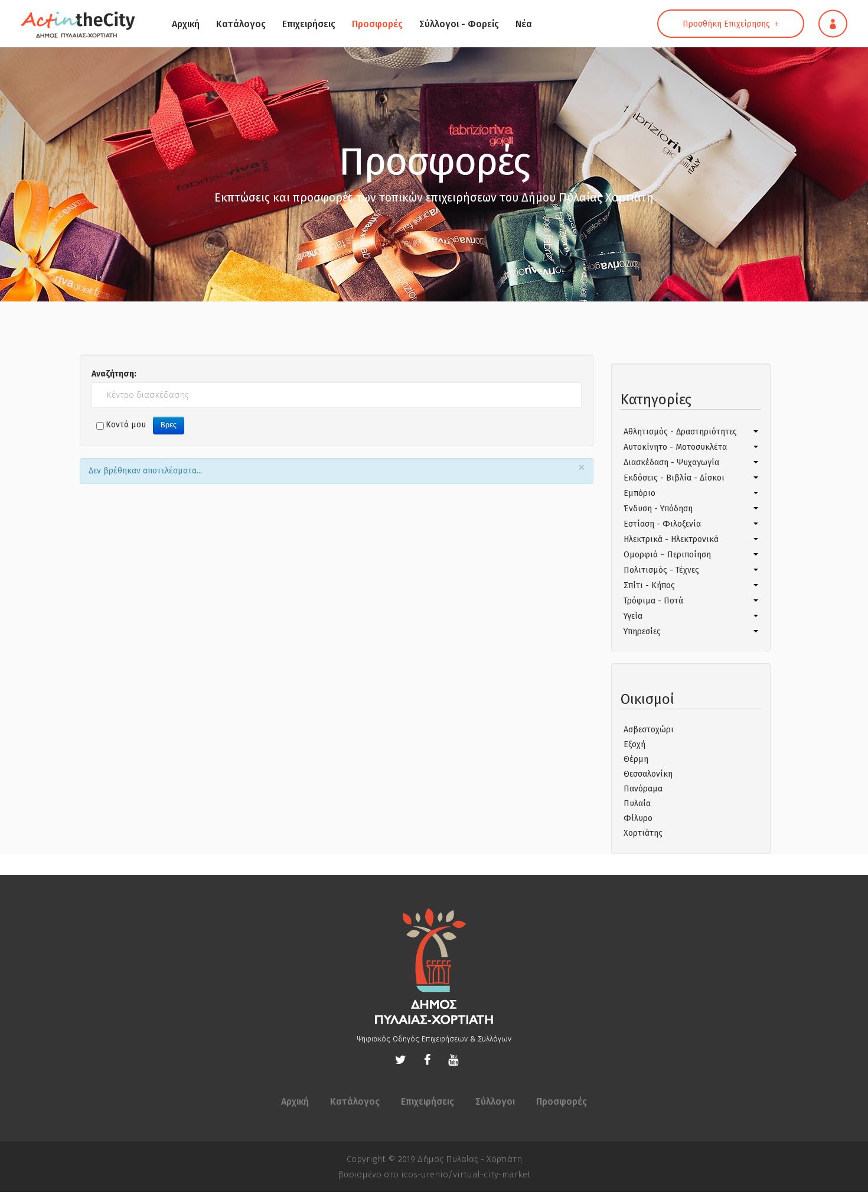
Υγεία (633, 616)
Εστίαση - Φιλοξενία (662, 524)
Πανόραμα (643, 789)
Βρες (169, 425)
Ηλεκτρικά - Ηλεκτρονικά (671, 539)
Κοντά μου (126, 425)
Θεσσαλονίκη (648, 774)
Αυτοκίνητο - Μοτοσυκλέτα (675, 447)
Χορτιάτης (643, 833)
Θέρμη (636, 759)
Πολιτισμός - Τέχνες (661, 570)
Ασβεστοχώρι (649, 730)
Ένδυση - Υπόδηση (658, 509)
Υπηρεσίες (642, 632)
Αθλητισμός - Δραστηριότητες (680, 432)
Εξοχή (634, 744)
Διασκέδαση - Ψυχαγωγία (671, 462)
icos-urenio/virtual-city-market (466, 1174)
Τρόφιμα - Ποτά (653, 601)
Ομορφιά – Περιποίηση (667, 555)
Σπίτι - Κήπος (649, 585)
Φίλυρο (638, 818)
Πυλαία (637, 804)
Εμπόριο (639, 493)
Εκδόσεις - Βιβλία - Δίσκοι (674, 478)
